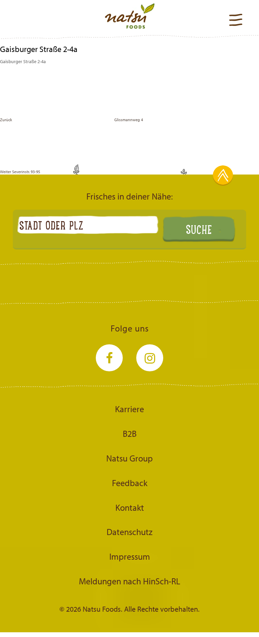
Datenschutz (129, 531)
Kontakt (129, 507)
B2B (130, 433)
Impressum (129, 556)
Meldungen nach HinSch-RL (129, 581)
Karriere (129, 409)
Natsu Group (129, 458)
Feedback (129, 482)
